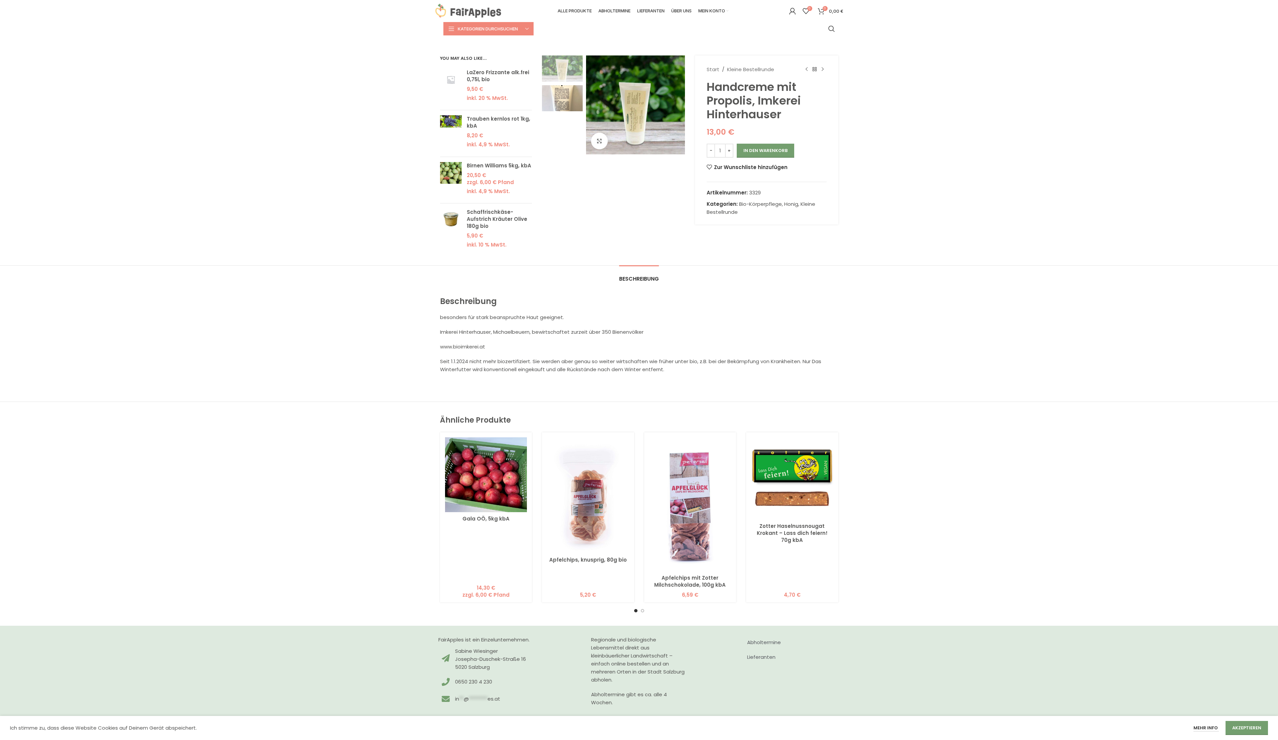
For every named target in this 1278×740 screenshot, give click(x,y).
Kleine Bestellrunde (750, 69)
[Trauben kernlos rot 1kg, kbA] (451, 133)
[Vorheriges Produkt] (807, 69)
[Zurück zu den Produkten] (815, 69)
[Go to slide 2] (642, 610)
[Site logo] (468, 10)
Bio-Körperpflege (760, 203)
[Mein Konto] (792, 11)
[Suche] (831, 28)
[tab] (639, 275)
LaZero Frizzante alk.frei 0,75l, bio (498, 76)
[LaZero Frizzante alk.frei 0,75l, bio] (451, 87)
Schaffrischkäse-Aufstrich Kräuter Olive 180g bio (497, 219)
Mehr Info (1206, 728)
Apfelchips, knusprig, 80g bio (588, 559)
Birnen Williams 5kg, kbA (499, 165)
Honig (791, 203)
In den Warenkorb (765, 150)
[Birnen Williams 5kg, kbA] (451, 180)
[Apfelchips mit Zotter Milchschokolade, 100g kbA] (690, 504)
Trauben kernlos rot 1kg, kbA (498, 122)
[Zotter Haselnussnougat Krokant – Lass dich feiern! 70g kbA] (792, 478)
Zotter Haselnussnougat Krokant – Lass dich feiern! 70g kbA (792, 533)
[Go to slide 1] (635, 610)
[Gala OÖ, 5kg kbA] (486, 474)
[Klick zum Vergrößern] (599, 141)
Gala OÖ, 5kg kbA (486, 518)
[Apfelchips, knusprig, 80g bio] (588, 495)
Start (713, 69)
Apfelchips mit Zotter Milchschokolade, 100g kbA (690, 581)
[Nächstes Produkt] (823, 69)
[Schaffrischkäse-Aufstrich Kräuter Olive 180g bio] (451, 230)
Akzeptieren (1246, 728)
